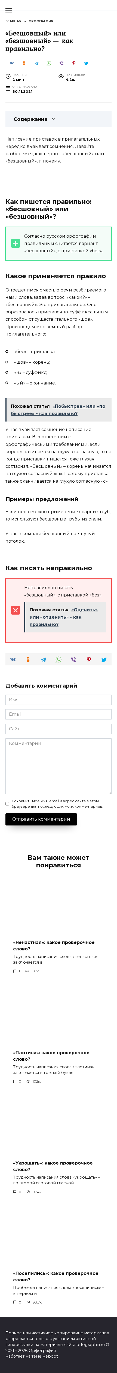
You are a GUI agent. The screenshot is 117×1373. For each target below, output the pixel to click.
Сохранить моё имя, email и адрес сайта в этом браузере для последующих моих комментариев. (57, 803)
